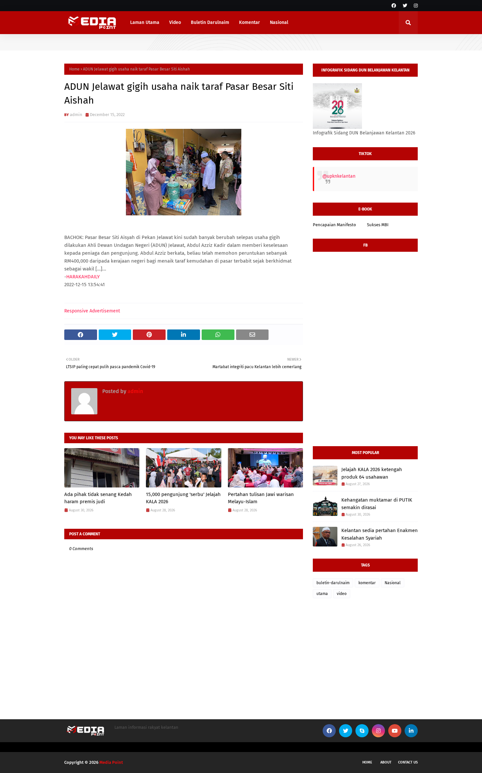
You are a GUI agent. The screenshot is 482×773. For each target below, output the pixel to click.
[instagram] (415, 5)
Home (74, 69)
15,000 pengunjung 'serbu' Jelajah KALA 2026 (183, 498)
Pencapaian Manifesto (334, 224)
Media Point (111, 762)
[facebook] (394, 5)
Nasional (393, 583)
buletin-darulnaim (333, 583)
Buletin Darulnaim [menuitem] (210, 22)
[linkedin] (411, 730)
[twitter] (405, 5)
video (342, 593)
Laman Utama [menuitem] (144, 22)
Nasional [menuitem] (279, 22)
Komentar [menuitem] (249, 22)
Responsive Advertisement (92, 311)
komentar (367, 583)
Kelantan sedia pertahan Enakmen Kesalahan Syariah (379, 534)
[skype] (362, 730)
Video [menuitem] (175, 22)
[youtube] (394, 730)
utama (322, 593)
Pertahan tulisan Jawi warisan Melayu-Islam (261, 498)
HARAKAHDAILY (83, 277)
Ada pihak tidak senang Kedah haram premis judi (98, 498)
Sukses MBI (378, 224)
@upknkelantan (338, 176)
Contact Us (408, 762)
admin (76, 114)
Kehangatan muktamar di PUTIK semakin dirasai (376, 503)
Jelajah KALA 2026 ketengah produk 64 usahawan (371, 473)
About (386, 762)
